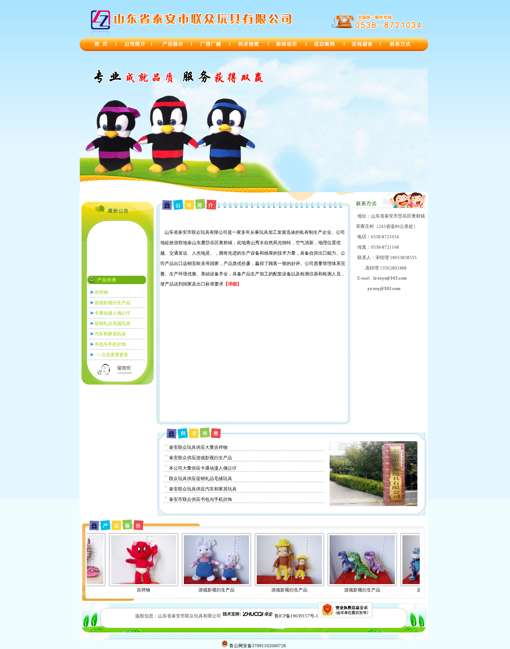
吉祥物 (107, 589)
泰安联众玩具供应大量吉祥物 (198, 447)
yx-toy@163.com (383, 288)
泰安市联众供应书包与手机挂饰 (200, 499)
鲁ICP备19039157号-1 (296, 615)
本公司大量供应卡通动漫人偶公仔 (203, 468)
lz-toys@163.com (390, 278)
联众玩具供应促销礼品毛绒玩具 (200, 478)
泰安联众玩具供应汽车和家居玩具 (203, 489)
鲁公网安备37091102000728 (257, 645)
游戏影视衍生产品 (180, 589)
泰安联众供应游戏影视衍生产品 (200, 457)
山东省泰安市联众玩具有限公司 (137, 255)
